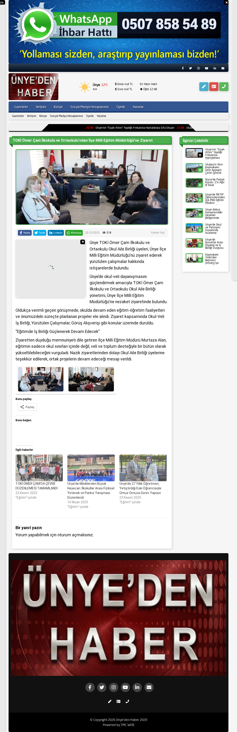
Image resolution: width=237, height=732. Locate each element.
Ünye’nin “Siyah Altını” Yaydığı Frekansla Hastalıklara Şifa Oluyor (108, 127)
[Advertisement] (50, 268)
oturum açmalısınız (75, 535)
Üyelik (90, 116)
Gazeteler (18, 116)
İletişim (31, 116)
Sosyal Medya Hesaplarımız (66, 116)
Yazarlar (101, 116)
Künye (43, 116)
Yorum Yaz (158, 232)
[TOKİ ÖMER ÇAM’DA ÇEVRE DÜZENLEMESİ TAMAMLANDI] (39, 468)
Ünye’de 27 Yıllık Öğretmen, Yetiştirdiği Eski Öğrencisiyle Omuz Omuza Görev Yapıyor (140, 488)
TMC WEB (127, 725)
